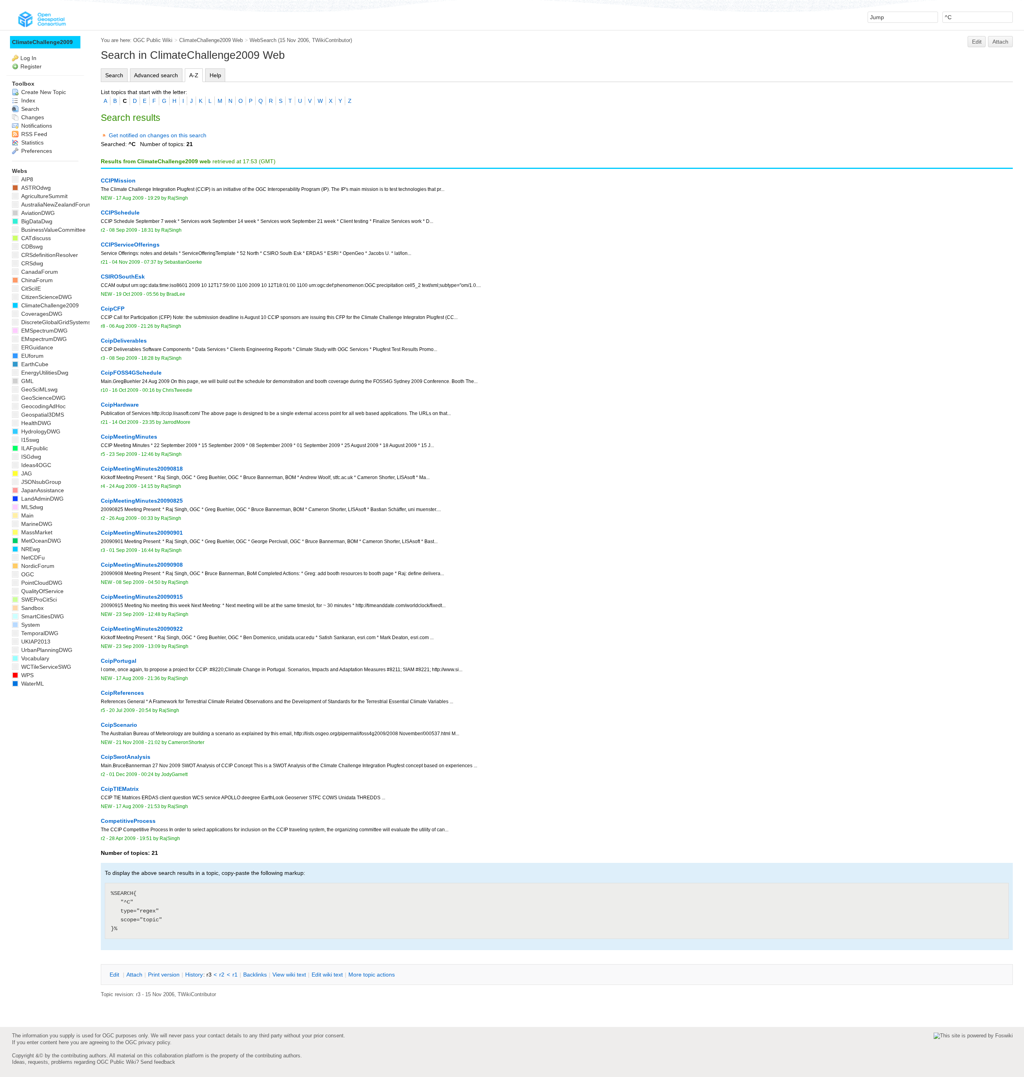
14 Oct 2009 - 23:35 (133, 422)
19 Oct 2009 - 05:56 (137, 294)
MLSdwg (31, 507)
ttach (134, 974)
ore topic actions (371, 974)
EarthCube (34, 364)
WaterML (32, 683)
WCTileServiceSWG (45, 667)
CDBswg (31, 246)
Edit (977, 41)
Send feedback (157, 1062)
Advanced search (156, 75)
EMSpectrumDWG (44, 330)
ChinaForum (36, 280)
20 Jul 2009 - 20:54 (130, 710)
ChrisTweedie (177, 390)
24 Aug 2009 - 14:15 (131, 486)
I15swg (29, 440)
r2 (221, 974)
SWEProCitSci (38, 599)
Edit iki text (327, 974)
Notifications (36, 125)
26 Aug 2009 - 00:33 (131, 518)
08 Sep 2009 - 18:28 (131, 358)
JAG (26, 473)
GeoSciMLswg (39, 389)
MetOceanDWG (40, 540)
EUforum (32, 356)
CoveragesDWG (41, 314)
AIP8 (26, 179)
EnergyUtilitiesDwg (44, 372)
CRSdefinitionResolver (49, 255)
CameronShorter (186, 742)
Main (27, 515)
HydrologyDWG (40, 431)
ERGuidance (36, 347)
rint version (164, 974)
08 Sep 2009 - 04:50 (138, 582)
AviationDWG (37, 213)
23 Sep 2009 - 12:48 (138, 614)
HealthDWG (35, 423)
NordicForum (37, 566)
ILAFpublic (34, 448)
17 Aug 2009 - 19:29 (138, 198)
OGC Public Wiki (152, 40)
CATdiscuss (35, 238)
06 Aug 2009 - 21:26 (131, 326)
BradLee (175, 294)
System (30, 625)
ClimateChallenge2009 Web (211, 40)
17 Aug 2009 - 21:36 (138, 678)
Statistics (32, 142)
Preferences (36, 151)
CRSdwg (31, 263)
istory (194, 974)
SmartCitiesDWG (42, 616)
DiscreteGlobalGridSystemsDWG (62, 322)
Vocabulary (34, 658)
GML (27, 381)
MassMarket (36, 532)
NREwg (30, 549)
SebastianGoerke (183, 262)
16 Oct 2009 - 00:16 (133, 390)
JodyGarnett (174, 774)
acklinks (255, 974)
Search (114, 75)
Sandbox (32, 608)
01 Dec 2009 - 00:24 (131, 774)
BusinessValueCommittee (53, 230)
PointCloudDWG (41, 583)
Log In (28, 58)
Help (215, 75)
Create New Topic (43, 92)
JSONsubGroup (40, 482)
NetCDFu (32, 557)
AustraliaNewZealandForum (56, 204)
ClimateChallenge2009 (42, 42)
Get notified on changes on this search (157, 135)
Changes (32, 117)
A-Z (193, 75)
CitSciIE (30, 288)
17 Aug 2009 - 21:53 (138, 806)
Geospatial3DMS (42, 414)
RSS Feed (33, 134)
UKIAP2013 (35, 641)
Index (27, 100)
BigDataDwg (36, 221)
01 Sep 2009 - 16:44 (131, 550)
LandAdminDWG (42, 498)
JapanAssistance (42, 490)
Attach (1000, 41)
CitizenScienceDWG (46, 297)
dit (115, 974)
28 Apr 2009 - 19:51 (130, 838)
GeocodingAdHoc (43, 406)
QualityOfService (42, 591)
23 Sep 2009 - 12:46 (131, 454)
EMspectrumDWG (43, 339)
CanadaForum (39, 272)
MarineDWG (36, 524)
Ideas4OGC (35, 465)
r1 (235, 974)
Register (31, 66)
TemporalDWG (39, 633)
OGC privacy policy (147, 1042)
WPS (27, 675)
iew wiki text (289, 974)
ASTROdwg (35, 188)
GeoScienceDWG (43, 398)
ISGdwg (30, 456)
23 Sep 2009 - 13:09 (138, 646)
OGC (27, 574)
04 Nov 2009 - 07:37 (134, 262)
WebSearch (263, 40)
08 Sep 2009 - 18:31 (131, 230)
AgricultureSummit (44, 196)
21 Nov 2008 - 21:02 (138, 742)
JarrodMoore (176, 422)
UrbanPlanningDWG (46, 650)
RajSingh (178, 198)
